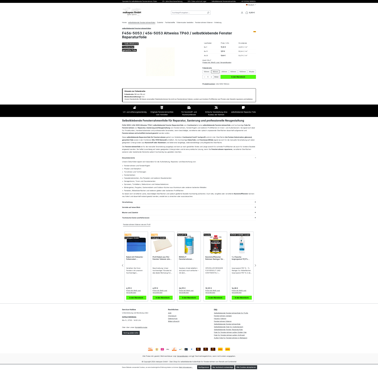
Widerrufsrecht (173, 321)
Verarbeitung (127, 202)
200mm (224, 72)
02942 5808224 (129, 317)
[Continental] (254, 31)
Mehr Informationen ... (186, 367)
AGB (169, 313)
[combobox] (188, 13)
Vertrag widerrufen (130, 333)
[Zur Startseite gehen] (132, 12)
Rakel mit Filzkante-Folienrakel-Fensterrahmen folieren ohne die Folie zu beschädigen (136, 258)
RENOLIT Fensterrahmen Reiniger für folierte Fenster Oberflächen (188, 258)
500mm (233, 72)
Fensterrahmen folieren (223, 321)
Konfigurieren (203, 367)
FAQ (215, 310)
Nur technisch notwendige (223, 367)
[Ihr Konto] (242, 13)
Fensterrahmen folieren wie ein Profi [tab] (136, 224)
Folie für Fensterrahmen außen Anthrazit (229, 335)
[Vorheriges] (122, 265)
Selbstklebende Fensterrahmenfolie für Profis (231, 313)
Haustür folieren (220, 319)
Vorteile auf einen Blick (131, 207)
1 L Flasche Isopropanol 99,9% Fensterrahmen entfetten (240, 258)
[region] (160, 62)
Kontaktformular (141, 327)
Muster (251, 72)
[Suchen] (208, 13)
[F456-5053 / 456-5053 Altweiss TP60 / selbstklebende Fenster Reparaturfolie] (160, 61)
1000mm (242, 72)
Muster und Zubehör (130, 213)
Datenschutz (172, 319)
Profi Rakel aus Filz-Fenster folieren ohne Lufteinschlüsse (162, 258)
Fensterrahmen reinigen (223, 316)
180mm (215, 72)
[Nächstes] (255, 265)
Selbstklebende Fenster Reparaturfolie (228, 330)
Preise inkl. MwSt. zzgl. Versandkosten (216, 62)
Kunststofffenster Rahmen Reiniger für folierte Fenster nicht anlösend (214, 258)
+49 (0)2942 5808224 (248, 1)
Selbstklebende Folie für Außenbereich (228, 327)
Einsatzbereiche (128, 158)
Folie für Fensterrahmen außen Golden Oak (230, 332)
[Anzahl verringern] (204, 77)
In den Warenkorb (238, 77)
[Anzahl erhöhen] (211, 77)
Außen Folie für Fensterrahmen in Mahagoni (230, 338)
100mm (206, 72)
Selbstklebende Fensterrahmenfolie (224, 1)
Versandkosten (182, 356)
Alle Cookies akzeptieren (246, 367)
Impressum (172, 316)
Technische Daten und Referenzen (135, 218)
